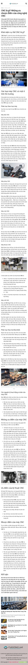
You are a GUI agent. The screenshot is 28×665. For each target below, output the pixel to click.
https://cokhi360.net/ (14, 662)
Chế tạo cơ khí (7, 7)
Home (2, 7)
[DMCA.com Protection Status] (23, 662)
